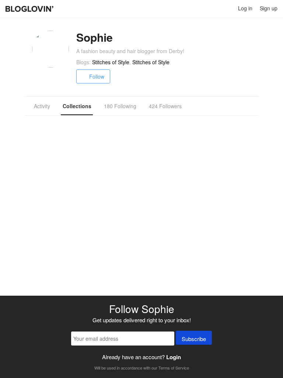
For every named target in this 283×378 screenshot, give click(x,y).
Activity (42, 106)
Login (173, 357)
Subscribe (194, 339)
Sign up (268, 8)
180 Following (120, 106)
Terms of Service (173, 368)
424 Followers (165, 106)
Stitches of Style (110, 62)
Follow (96, 76)
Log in (245, 8)
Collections (77, 106)
